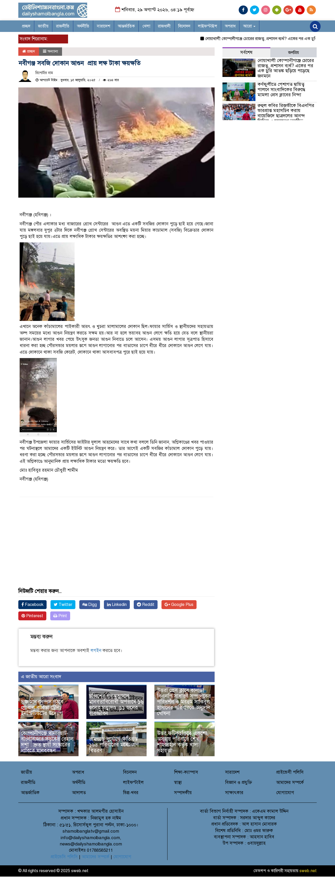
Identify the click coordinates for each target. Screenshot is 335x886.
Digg (92, 604)
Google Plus (181, 604)
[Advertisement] (116, 551)
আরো (248, 26)
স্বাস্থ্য (178, 782)
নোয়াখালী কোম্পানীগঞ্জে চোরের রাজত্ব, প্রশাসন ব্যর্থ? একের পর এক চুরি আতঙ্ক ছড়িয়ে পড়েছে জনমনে (286, 68)
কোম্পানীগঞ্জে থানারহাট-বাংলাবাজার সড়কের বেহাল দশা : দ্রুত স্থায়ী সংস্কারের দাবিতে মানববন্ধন (47, 742)
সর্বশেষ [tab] (246, 52)
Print (62, 615)
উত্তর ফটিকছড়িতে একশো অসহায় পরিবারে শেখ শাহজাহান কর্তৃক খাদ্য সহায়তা (182, 742)
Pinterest (34, 615)
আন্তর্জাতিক (126, 26)
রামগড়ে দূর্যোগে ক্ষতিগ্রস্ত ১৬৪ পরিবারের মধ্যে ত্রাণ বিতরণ (114, 745)
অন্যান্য (52, 51)
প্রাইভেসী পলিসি (290, 772)
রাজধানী (164, 26)
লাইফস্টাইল (207, 26)
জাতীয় (43, 26)
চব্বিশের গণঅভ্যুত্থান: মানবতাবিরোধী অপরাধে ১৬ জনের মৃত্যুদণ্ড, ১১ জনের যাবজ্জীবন (116, 705)
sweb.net (308, 870)
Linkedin (119, 604)
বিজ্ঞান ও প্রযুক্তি (238, 782)
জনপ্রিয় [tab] (293, 52)
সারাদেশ (103, 26)
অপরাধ (230, 26)
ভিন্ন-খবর (130, 792)
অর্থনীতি (83, 26)
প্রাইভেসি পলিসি (64, 857)
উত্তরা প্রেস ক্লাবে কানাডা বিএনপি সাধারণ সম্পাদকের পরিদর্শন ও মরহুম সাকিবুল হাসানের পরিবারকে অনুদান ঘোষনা (184, 702)
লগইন (96, 650)
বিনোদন (184, 26)
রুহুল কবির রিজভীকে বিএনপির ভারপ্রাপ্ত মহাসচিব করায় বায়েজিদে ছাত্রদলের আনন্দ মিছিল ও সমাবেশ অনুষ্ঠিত (286, 113)
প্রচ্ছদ (26, 26)
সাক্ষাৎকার (234, 792)
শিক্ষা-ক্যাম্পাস (186, 772)
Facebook (33, 604)
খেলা (146, 26)
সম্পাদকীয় (183, 792)
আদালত (79, 792)
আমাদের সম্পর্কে (290, 782)
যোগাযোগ (285, 792)
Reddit (147, 604)
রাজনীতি (62, 26)
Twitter (65, 604)
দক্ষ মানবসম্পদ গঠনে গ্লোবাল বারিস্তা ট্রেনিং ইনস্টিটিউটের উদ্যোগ (42, 708)
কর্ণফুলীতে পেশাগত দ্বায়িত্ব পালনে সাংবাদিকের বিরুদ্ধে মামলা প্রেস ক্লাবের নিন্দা (281, 89)
